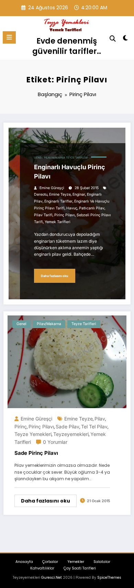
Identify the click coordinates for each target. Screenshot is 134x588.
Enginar (78, 194)
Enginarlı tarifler (58, 201)
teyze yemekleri (33, 434)
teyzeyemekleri (71, 434)
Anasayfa (24, 561)
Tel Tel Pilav (94, 426)
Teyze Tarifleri (77, 157)
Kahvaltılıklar (42, 568)
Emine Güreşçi (52, 188)
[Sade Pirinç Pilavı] (67, 362)
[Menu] (9, 37)
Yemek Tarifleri (57, 222)
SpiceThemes (109, 577)
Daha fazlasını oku (54, 276)
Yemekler (75, 561)
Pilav (99, 419)
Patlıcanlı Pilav (91, 208)
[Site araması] (113, 38)
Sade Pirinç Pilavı (36, 453)
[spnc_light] (125, 39)
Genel (38, 157)
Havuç (71, 208)
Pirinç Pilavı (64, 215)
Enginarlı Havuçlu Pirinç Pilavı (69, 171)
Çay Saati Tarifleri (80, 568)
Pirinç (20, 426)
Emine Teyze (60, 194)
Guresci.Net (51, 577)
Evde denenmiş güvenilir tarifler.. (66, 45)
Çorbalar (50, 561)
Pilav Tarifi (43, 215)
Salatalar (101, 561)
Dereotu (40, 194)
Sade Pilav (67, 426)
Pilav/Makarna (54, 157)
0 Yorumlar (55, 442)
